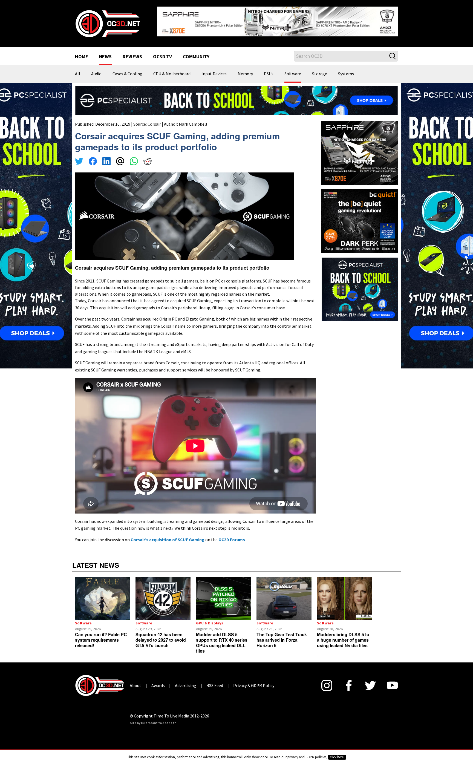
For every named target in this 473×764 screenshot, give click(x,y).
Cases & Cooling (127, 69)
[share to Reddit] (147, 158)
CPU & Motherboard (172, 69)
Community (196, 52)
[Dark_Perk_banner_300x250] (359, 216)
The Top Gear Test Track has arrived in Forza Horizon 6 (281, 635)
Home (81, 52)
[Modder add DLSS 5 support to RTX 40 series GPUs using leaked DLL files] (223, 594)
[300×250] (359, 284)
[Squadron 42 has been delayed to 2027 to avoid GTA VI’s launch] (163, 594)
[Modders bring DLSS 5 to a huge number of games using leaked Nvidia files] (344, 594)
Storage (319, 69)
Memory (245, 69)
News (105, 52)
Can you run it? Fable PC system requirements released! (101, 635)
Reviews (132, 52)
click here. (337, 757)
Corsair (154, 119)
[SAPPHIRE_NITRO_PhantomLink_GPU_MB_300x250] (359, 148)
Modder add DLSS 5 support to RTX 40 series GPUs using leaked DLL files (221, 638)
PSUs (268, 69)
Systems (346, 69)
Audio (96, 69)
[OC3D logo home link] (107, 21)
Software (292, 69)
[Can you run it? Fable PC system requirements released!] (102, 594)
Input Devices (214, 69)
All (77, 69)
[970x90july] (236, 95)
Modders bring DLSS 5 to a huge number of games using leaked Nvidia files (343, 635)
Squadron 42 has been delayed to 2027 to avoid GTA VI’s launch (160, 635)
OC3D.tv (162, 52)
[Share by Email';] (120, 158)
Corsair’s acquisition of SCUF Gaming (167, 535)
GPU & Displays (209, 618)
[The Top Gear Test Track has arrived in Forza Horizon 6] (284, 594)
